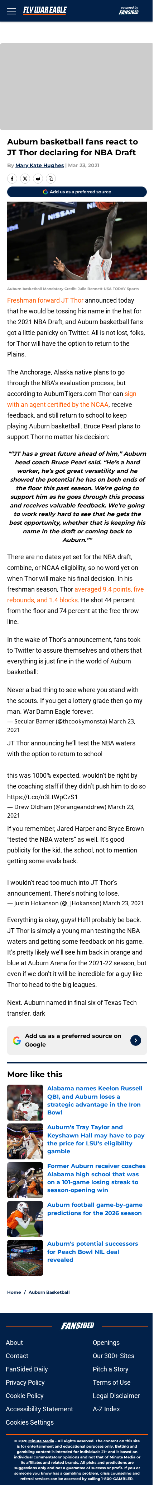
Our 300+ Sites (113, 1356)
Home (14, 1292)
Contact (17, 1356)
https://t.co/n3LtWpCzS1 (42, 797)
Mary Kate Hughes (39, 165)
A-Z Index (106, 1409)
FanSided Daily (27, 1369)
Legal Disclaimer (116, 1395)
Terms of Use (112, 1382)
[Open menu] (11, 10)
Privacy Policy (25, 1382)
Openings (106, 1342)
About (14, 1342)
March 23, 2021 (123, 903)
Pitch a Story (111, 1369)
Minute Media (41, 1441)
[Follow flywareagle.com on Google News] (135, 1040)
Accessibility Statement (39, 1409)
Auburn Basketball (49, 1292)
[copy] (51, 179)
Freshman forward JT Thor (45, 300)
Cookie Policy (25, 1395)
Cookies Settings (30, 1422)
